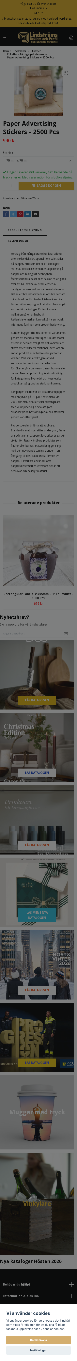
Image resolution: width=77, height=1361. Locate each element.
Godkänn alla (38, 1340)
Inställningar (38, 1350)
